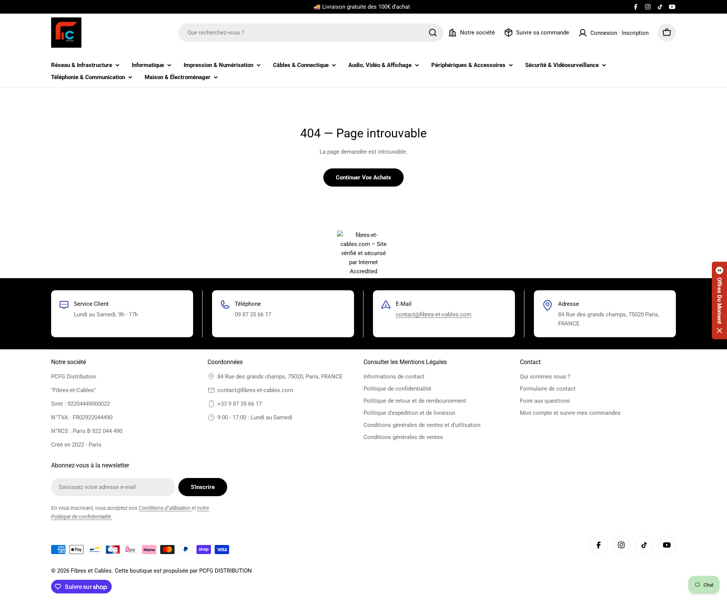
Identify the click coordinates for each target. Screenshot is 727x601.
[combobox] (310, 32)
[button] (719, 300)
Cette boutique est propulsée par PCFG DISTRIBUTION (183, 570)
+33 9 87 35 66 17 (239, 403)
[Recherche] (432, 32)
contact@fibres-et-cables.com (433, 314)
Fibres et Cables (91, 570)
